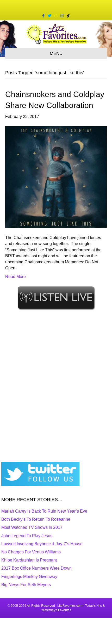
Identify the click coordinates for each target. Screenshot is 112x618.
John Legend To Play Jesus (26, 536)
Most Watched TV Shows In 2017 (32, 527)
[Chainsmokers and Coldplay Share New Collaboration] (56, 176)
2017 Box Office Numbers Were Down (36, 568)
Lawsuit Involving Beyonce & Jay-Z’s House (42, 544)
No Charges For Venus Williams (31, 552)
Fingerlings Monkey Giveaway (29, 576)
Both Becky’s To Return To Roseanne (35, 519)
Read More (15, 276)
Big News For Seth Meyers (26, 584)
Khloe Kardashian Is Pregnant (29, 560)
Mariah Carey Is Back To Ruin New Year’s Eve (44, 511)
